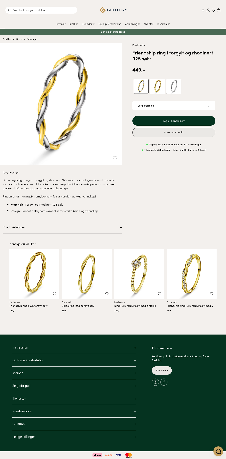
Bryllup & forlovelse (109, 23)
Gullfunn (18, 424)
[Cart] (219, 10)
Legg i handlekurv (174, 120)
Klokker (73, 23)
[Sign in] (208, 10)
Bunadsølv (88, 23)
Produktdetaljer (14, 227)
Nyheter (148, 23)
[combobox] (41, 10)
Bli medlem (162, 370)
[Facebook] (164, 382)
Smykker (61, 23)
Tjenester (19, 398)
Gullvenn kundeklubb (27, 360)
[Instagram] (155, 382)
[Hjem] (113, 10)
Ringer (19, 39)
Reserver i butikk (174, 132)
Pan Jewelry (138, 45)
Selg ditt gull (21, 386)
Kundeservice (21, 411)
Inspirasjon (163, 23)
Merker (17, 373)
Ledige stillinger (23, 437)
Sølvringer (32, 39)
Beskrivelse (11, 173)
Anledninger (132, 23)
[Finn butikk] (203, 10)
